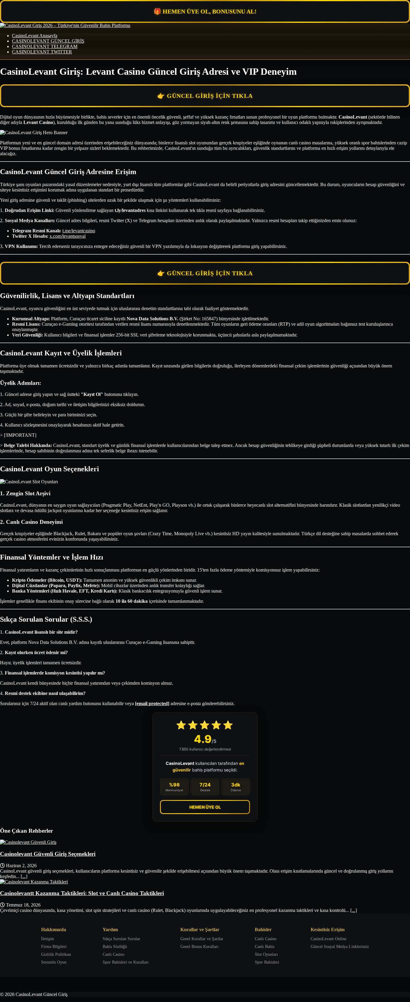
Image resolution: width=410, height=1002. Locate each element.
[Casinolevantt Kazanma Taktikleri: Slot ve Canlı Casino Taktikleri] (34, 881)
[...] (24, 876)
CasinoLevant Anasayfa (34, 35)
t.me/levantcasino (78, 230)
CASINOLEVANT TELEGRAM (44, 46)
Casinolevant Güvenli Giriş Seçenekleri (47, 854)
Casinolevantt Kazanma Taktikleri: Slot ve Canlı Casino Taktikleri (82, 893)
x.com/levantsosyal (68, 236)
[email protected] (152, 703)
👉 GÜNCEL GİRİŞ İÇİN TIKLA (205, 95)
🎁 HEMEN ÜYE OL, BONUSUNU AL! (205, 11)
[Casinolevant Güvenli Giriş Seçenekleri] (28, 842)
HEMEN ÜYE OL (205, 807)
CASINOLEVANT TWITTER (42, 51)
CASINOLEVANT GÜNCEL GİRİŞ (48, 41)
